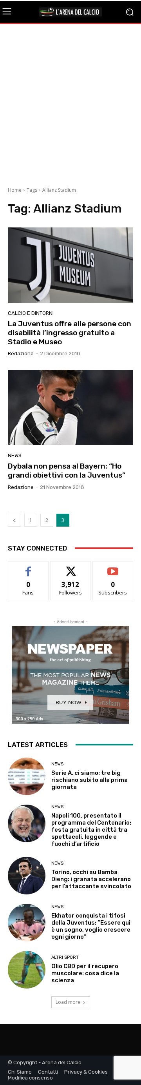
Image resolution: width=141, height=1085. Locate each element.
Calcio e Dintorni (31, 313)
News (15, 455)
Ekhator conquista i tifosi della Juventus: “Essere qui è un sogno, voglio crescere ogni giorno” (90, 926)
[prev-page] (14, 520)
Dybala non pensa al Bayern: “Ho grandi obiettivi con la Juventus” (66, 471)
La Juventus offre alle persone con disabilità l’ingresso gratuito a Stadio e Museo (69, 332)
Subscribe (113, 567)
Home (15, 190)
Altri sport (65, 957)
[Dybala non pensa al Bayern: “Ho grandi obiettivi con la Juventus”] (70, 407)
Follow (70, 567)
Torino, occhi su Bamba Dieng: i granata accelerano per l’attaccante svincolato (91, 879)
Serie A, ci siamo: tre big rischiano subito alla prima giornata (89, 780)
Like (28, 567)
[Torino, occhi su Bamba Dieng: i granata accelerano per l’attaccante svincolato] (26, 875)
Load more (68, 1002)
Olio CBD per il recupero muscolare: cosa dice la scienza (85, 973)
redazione (21, 353)
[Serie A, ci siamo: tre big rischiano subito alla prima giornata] (26, 776)
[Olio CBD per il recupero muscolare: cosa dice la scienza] (26, 970)
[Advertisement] (70, 102)
